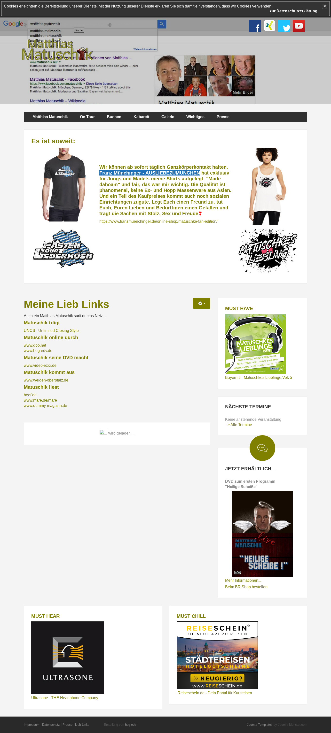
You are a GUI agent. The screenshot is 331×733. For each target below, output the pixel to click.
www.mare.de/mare (40, 400)
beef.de (30, 395)
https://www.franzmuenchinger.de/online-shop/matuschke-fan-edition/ (158, 221)
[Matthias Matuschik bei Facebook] (255, 26)
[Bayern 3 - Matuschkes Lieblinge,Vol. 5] (255, 343)
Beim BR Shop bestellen (246, 587)
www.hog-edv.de (38, 351)
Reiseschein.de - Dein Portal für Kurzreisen (215, 693)
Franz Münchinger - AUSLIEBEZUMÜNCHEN (149, 173)
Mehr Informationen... (243, 580)
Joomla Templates (260, 724)
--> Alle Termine (238, 425)
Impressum (31, 724)
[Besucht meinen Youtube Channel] (299, 26)
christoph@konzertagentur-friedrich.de (77, 25)
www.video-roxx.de (40, 365)
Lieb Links (82, 724)
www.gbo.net (35, 345)
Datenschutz (51, 724)
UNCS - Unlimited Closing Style (51, 330)
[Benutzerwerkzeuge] (201, 303)
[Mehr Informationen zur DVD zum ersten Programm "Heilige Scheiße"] (262, 534)
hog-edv (130, 724)
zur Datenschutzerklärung (293, 11)
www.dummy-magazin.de (45, 406)
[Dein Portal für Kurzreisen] (217, 655)
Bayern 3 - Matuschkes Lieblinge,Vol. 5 (258, 377)
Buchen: (35, 25)
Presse (67, 724)
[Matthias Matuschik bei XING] (270, 26)
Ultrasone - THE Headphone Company (64, 698)
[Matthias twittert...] (284, 26)
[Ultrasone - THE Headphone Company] (67, 658)
